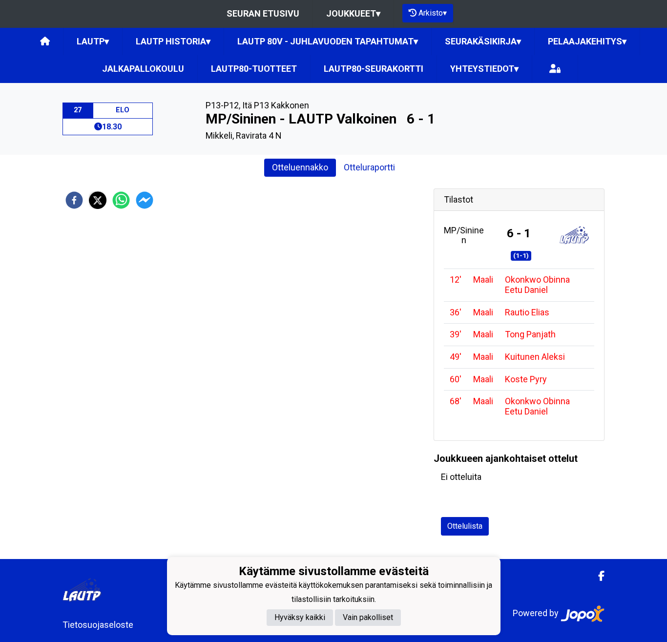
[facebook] (74, 200)
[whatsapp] (121, 200)
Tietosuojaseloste (98, 625)
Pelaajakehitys (587, 41)
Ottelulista (464, 526)
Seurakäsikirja (483, 41)
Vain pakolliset (368, 617)
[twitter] (97, 200)
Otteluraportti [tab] (369, 167)
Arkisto (432, 13)
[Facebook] (597, 576)
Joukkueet (353, 13)
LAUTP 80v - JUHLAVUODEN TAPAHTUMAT (327, 41)
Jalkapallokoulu (143, 68)
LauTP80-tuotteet (254, 68)
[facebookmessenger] (144, 200)
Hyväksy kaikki (299, 617)
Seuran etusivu (263, 13)
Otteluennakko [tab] (300, 167)
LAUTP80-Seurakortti (373, 68)
